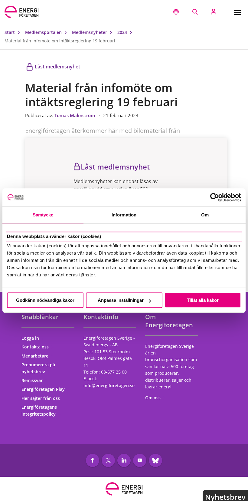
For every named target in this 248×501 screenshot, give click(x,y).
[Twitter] (108, 460)
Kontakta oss (35, 347)
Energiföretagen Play (43, 389)
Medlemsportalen (44, 32)
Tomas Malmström (75, 115)
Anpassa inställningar (121, 300)
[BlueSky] (155, 460)
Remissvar (32, 380)
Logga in (30, 338)
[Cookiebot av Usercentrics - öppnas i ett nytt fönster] (214, 197)
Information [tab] (124, 214)
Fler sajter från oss (41, 398)
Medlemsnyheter (90, 32)
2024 (122, 32)
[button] (176, 12)
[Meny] (237, 12)
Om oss (153, 397)
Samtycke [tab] (43, 214)
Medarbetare (35, 356)
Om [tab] (205, 214)
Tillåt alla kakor (203, 300)
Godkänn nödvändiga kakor (45, 300)
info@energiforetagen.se (109, 385)
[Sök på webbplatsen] (195, 12)
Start (10, 32)
